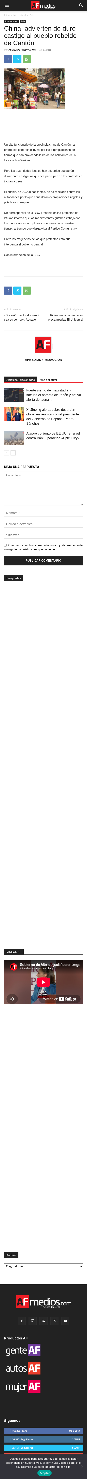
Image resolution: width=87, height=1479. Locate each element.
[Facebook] (8, 59)
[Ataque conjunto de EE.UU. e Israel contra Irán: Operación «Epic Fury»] (14, 438)
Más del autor (48, 379)
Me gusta (74, 1430)
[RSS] (43, 1321)
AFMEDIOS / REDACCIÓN (22, 50)
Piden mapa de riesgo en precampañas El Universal (65, 317)
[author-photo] (43, 354)
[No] (82, 1466)
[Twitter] (17, 59)
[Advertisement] (43, 876)
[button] (6, 5)
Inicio (7, 15)
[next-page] (13, 452)
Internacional (19, 15)
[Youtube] (65, 1321)
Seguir (76, 1439)
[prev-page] (6, 452)
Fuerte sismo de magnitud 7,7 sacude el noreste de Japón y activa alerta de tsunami (53, 395)
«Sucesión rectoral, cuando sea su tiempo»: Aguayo (22, 317)
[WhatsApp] (27, 59)
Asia (32, 15)
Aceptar (44, 1473)
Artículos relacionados (20, 379)
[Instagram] (33, 1321)
